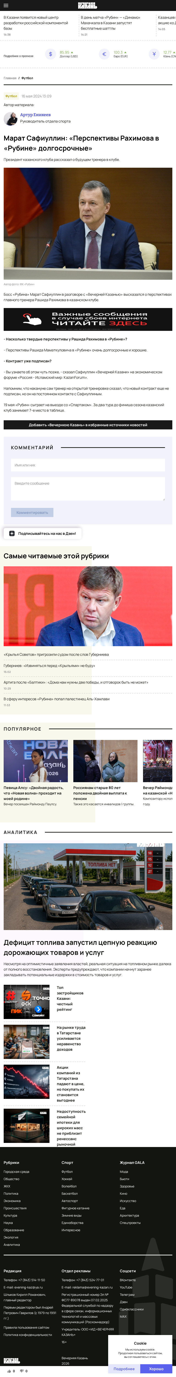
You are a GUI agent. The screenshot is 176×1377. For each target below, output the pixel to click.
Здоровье (127, 1186)
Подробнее (124, 1368)
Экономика (12, 1201)
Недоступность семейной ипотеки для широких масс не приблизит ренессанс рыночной (71, 1128)
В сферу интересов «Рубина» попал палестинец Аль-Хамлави (57, 698)
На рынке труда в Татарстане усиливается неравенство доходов (71, 1038)
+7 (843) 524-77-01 (90, 1280)
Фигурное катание (75, 1208)
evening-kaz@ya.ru (28, 1287)
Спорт (67, 1162)
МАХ (123, 1316)
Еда (122, 1208)
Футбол (27, 78)
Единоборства (72, 1222)
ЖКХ (7, 1186)
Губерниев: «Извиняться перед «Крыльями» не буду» (49, 665)
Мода (124, 1171)
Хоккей (67, 1179)
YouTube (126, 1287)
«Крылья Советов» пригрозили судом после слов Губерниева (56, 654)
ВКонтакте (128, 1280)
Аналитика (21, 832)
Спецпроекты (130, 1222)
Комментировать (32, 512)
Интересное (71, 1230)
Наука (8, 1222)
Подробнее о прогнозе (18, 56)
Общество (11, 1179)
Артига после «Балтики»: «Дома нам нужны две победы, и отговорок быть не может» (76, 682)
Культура (10, 1215)
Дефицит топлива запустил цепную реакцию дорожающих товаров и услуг (80, 947)
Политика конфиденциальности (28, 1335)
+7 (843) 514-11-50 (31, 1280)
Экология (11, 1237)
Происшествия (15, 1208)
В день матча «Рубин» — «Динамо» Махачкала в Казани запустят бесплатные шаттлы (110, 23)
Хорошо (156, 1368)
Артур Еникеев (35, 114)
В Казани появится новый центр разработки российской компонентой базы (36, 23)
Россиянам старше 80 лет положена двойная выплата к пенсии (100, 793)
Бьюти (124, 1179)
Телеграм (127, 1294)
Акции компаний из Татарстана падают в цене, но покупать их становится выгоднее (71, 1084)
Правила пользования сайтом (26, 1327)
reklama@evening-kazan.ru (92, 1287)
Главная (10, 78)
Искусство (128, 1201)
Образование (14, 1230)
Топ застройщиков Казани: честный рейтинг (70, 998)
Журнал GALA (132, 1162)
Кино (123, 1193)
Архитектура (129, 1215)
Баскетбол (70, 1193)
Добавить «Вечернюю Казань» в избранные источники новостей (88, 424)
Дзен (123, 1302)
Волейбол (69, 1186)
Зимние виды (71, 1215)
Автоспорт (70, 1201)
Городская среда (16, 1171)
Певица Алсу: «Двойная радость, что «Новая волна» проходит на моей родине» (34, 793)
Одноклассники (132, 1309)
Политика (11, 1193)
